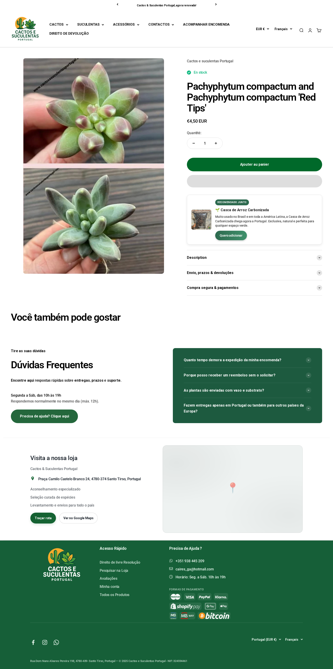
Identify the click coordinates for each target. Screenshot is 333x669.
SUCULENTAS (88, 24)
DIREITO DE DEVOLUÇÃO (69, 34)
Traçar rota (43, 518)
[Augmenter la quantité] (215, 143)
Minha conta (109, 586)
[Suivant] (216, 4)
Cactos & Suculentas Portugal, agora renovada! (166, 5)
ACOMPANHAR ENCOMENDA (206, 24)
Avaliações (108, 578)
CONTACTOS (159, 24)
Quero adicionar (231, 235)
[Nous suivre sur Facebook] (33, 642)
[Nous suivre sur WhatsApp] (56, 642)
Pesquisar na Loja (114, 570)
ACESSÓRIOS (124, 24)
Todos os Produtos (114, 595)
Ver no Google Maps (78, 518)
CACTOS (56, 24)
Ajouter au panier (254, 164)
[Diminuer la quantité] (193, 143)
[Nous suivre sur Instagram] (45, 642)
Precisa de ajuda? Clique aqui (44, 416)
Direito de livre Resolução (120, 562)
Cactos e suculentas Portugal (210, 61)
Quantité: (194, 133)
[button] (254, 181)
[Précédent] (118, 4)
